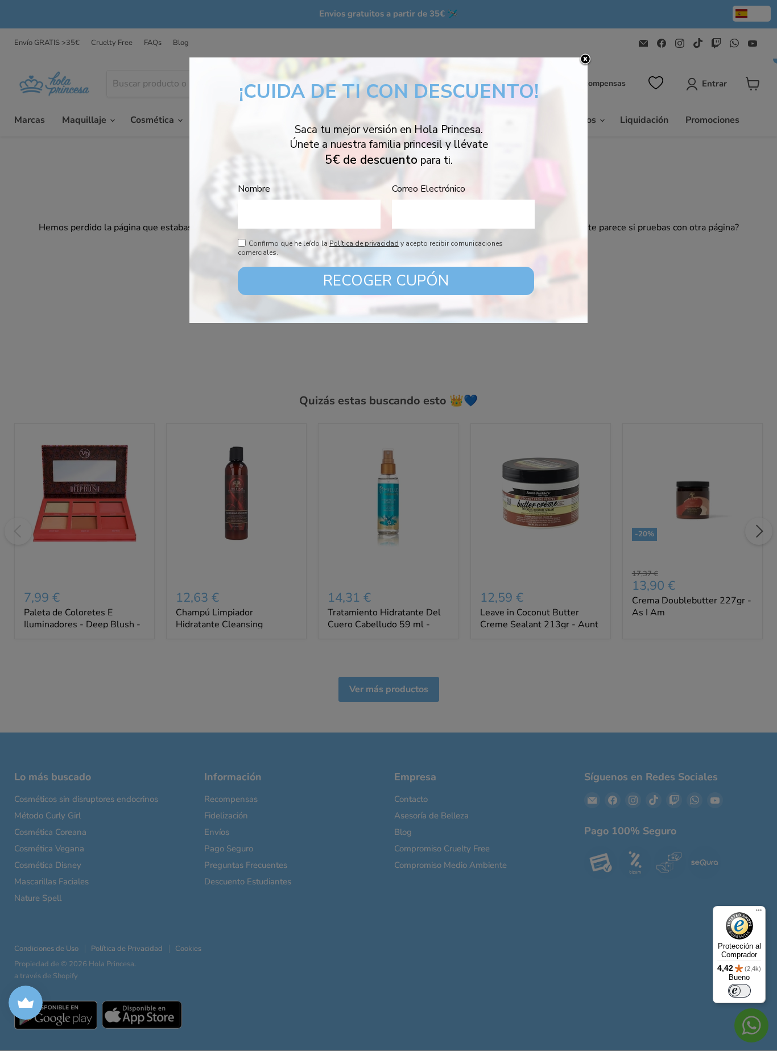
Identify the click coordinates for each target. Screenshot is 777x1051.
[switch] (739, 991)
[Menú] (759, 913)
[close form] (585, 60)
